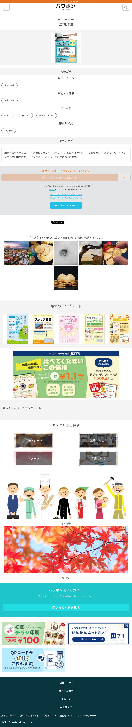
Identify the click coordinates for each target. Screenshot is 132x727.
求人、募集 (9, 85)
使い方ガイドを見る (66, 607)
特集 (21, 715)
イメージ (66, 699)
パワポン (66, 7)
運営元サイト (66, 715)
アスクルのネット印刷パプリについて (66, 197)
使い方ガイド (32, 715)
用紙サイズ (66, 707)
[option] (15, 329)
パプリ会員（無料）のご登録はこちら (66, 194)
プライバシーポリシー (85, 715)
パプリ (52, 189)
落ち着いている (46, 115)
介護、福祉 (9, 100)
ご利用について (49, 715)
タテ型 (7, 115)
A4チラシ (8, 130)
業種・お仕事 (66, 690)
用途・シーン (66, 682)
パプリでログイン (66, 205)
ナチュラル (25, 115)
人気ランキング (8, 715)
